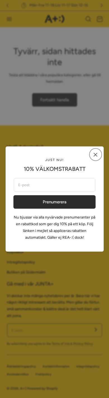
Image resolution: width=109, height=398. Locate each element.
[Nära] (95, 154)
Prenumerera (55, 201)
